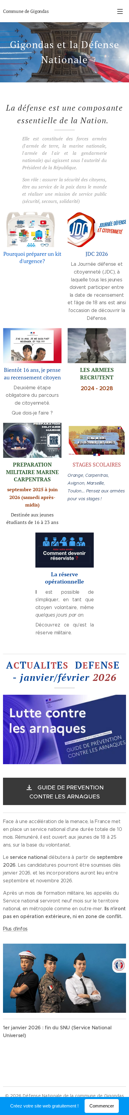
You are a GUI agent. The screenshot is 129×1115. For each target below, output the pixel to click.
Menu (120, 11)
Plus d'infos (15, 929)
